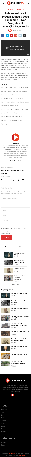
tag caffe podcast (6, 124)
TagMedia (20, 10)
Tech (2, 412)
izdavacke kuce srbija (7, 109)
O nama (3, 442)
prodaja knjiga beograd (16, 113)
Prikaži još (15, 284)
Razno (3, 426)
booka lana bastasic (6, 91)
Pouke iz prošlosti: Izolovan (19, 269)
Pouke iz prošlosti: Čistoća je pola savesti (20, 332)
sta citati (19, 120)
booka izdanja (16, 87)
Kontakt (3, 445)
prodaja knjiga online (6, 116)
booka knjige (24, 87)
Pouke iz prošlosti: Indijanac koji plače (19, 261)
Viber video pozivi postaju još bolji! (12, 180)
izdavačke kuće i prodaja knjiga (9, 105)
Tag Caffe (11, 10)
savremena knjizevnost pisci (9, 120)
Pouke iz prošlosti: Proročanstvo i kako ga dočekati (18, 363)
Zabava (3, 420)
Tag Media (15, 30)
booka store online (6, 94)
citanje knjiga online (6, 98)
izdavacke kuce (24, 102)
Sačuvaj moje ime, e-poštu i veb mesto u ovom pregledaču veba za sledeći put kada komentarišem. (14, 231)
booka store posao (17, 94)
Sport (3, 423)
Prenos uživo (5, 429)
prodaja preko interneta (19, 116)
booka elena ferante (6, 87)
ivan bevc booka (5, 102)
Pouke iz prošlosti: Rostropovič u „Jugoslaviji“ (19, 324)
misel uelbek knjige (19, 109)
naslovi (27, 109)
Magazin (3, 431)
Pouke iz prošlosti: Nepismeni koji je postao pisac (20, 339)
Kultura (16, 256)
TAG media (22, 455)
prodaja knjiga (5, 113)
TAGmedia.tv (11, 453)
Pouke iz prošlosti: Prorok (19, 354)
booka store (25, 91)
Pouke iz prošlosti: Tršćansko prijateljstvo (19, 277)
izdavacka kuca (15, 102)
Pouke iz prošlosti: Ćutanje (19, 254)
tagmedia (14, 124)
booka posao (17, 91)
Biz (2, 415)
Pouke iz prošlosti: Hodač (19, 346)
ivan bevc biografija (18, 98)
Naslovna (4, 409)
